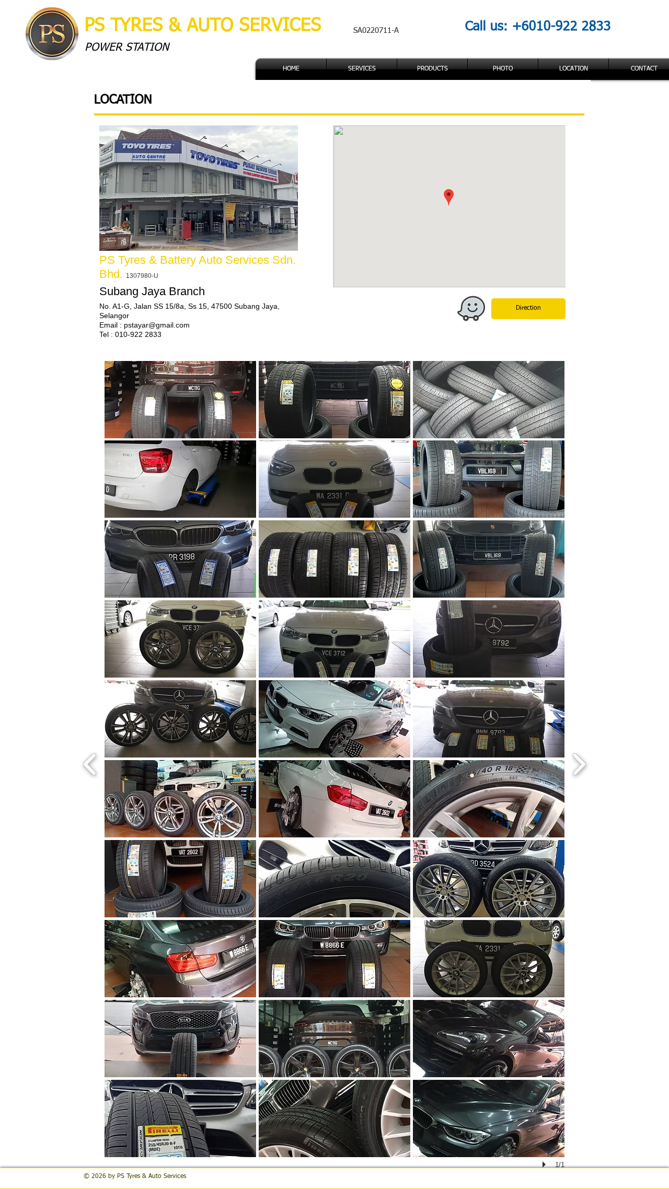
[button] (432, 69)
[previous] (90, 763)
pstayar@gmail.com (157, 325)
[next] (579, 763)
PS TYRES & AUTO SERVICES (206, 26)
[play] (546, 1164)
